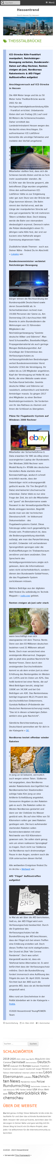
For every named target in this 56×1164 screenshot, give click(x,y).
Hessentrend (28, 10)
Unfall (29, 1090)
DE (27, 730)
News (15, 1081)
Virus (40, 1089)
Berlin (32, 1059)
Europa (27, 1066)
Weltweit (25, 869)
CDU (48, 1059)
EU (20, 1066)
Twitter (23, 1090)
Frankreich (7, 1069)
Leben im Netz (36, 1073)
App (27, 1059)
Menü (51, 2)
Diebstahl (14, 1066)
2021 (18, 1059)
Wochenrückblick (24, 1093)
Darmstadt (18, 1062)
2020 (13, 1058)
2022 (23, 1059)
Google (38, 1069)
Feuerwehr (35, 1066)
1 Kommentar (44, 1023)
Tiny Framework (22, 1155)
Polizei (41, 1081)
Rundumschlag (16, 1086)
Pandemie (25, 1082)
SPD (17, 1089)
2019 (6, 1058)
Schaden (44, 1086)
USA (34, 1089)
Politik (12, 1004)
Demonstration (31, 1063)
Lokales (15, 254)
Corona (7, 1062)
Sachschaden (36, 1086)
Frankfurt (44, 1066)
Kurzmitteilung (12, 1023)
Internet (25, 1073)
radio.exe (25, 596)
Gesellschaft (30, 1069)
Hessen (45, 1069)
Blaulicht (40, 1059)
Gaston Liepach (18, 1069)
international (16, 1073)
